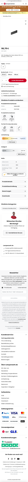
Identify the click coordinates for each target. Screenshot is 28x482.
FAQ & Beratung (6, 341)
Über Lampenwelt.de (9, 365)
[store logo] (10, 4)
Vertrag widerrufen (7, 338)
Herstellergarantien (7, 357)
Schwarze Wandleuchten (9, 208)
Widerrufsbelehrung (7, 404)
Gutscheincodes (6, 381)
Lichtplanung (5, 379)
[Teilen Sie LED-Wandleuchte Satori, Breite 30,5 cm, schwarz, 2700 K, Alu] (25, 24)
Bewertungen (6, 191)
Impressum (4, 401)
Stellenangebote (12, 376)
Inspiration (4, 387)
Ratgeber (12, 387)
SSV (13, 10)
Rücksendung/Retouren (8, 346)
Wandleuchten (7, 16)
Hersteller (18, 328)
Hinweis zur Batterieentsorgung (17, 464)
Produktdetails (7, 182)
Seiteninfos (5, 392)
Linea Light (17, 106)
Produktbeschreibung (9, 186)
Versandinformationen (8, 351)
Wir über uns (5, 368)
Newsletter (4, 371)
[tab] (14, 347)
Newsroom (4, 384)
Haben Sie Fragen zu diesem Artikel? (15, 174)
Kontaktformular (22, 319)
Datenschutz (5, 398)
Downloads (6, 196)
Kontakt (3, 354)
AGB (2, 395)
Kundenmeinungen (8, 438)
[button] (25, 21)
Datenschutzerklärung (14, 322)
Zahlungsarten (5, 349)
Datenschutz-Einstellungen (9, 462)
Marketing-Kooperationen (9, 373)
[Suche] (23, 4)
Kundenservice (7, 335)
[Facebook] (9, 459)
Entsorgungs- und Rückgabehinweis (14, 466)
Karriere (3, 376)
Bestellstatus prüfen (7, 343)
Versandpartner (7, 427)
